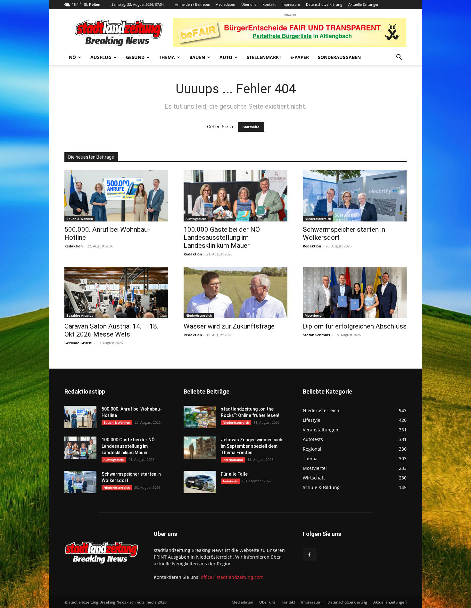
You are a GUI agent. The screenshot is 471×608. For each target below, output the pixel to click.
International (233, 459)
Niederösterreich (318, 218)
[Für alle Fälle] (200, 482)
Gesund (135, 57)
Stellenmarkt (264, 57)
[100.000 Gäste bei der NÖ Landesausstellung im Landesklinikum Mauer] (235, 195)
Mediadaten (225, 4)
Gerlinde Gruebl (78, 342)
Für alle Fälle (234, 474)
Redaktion (73, 246)
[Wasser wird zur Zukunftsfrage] (235, 292)
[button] (399, 58)
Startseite (251, 127)
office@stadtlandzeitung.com (232, 577)
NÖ (72, 57)
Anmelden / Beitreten (192, 4)
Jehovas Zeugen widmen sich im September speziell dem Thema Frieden (251, 446)
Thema (167, 57)
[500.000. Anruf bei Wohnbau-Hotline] (116, 195)
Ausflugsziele (196, 218)
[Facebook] (309, 554)
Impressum (291, 4)
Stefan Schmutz (316, 334)
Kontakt (269, 4)
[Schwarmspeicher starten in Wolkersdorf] (355, 195)
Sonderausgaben (339, 57)
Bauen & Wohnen (79, 218)
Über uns (248, 4)
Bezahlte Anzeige (80, 315)
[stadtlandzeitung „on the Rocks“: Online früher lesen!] (200, 417)
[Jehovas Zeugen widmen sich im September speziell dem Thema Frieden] (200, 448)
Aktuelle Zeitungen (363, 4)
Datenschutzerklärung (324, 4)
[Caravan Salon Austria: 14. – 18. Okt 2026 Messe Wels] (116, 292)
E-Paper (299, 57)
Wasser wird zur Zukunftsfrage (229, 326)
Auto (225, 57)
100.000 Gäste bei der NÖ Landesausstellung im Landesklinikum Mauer (222, 237)
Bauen (197, 57)
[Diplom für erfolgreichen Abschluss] (355, 292)
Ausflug (101, 57)
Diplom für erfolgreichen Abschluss (355, 326)
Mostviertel (313, 315)
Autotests (230, 481)
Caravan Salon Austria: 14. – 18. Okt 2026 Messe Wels (111, 330)
